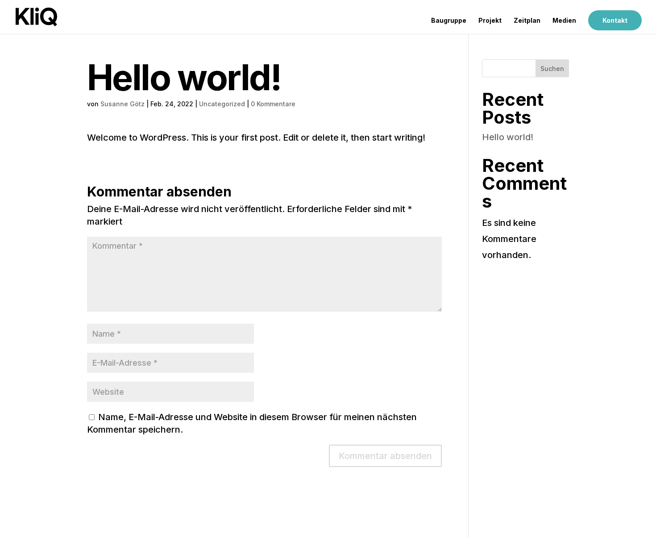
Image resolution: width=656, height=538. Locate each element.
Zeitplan (527, 20)
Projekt (490, 20)
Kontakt (614, 20)
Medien (564, 20)
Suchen (552, 68)
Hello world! (507, 137)
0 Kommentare (273, 104)
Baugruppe (448, 20)
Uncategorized (222, 104)
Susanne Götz (122, 104)
